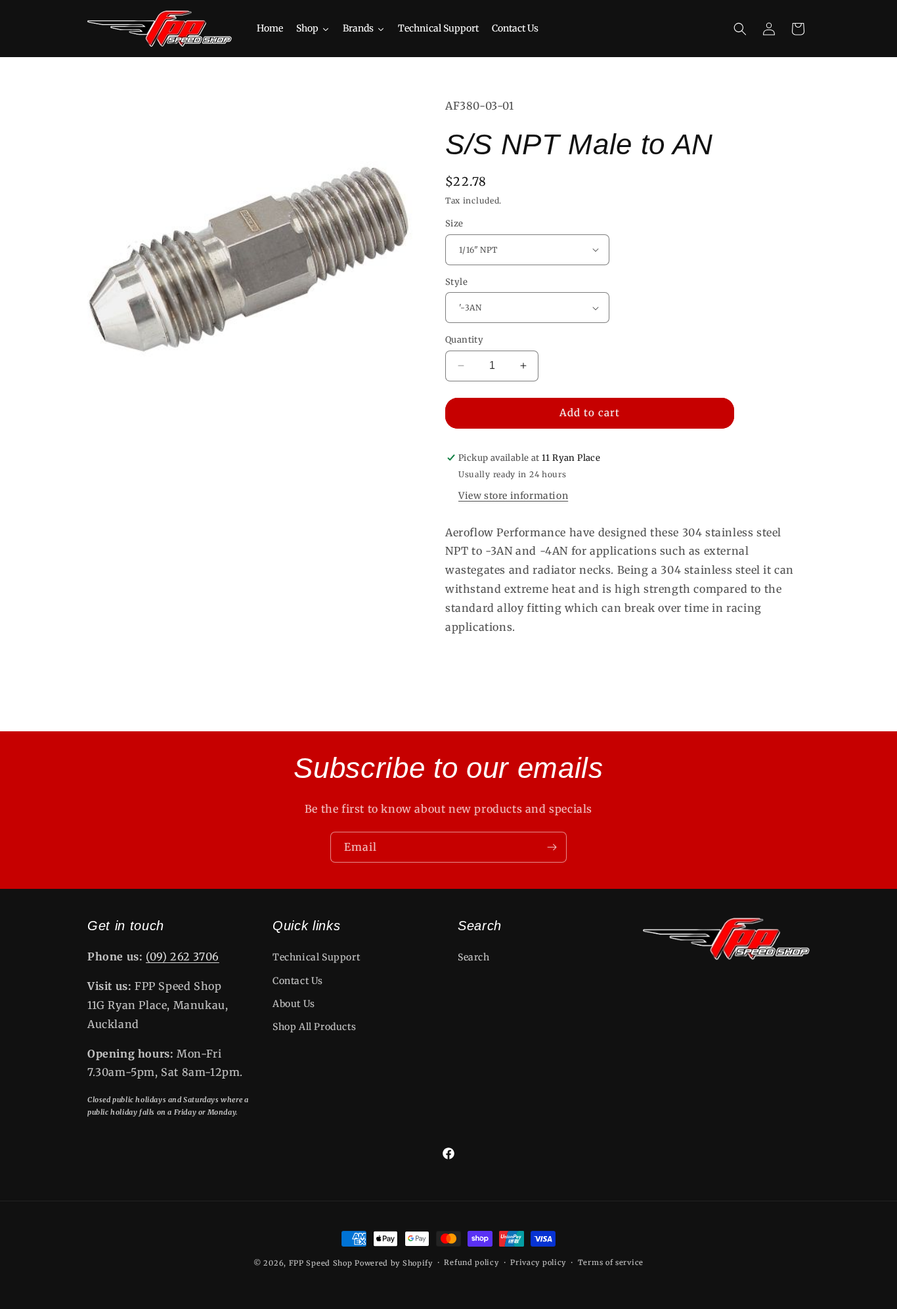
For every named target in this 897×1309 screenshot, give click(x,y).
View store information (513, 496)
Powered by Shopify (394, 1263)
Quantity (464, 339)
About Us (294, 1004)
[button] (740, 28)
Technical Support (316, 957)
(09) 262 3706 (182, 956)
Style (456, 282)
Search (474, 957)
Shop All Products (314, 1027)
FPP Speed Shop (321, 1263)
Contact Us (298, 981)
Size (454, 223)
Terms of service (611, 1262)
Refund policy (471, 1262)
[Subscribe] (551, 847)
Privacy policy (538, 1262)
